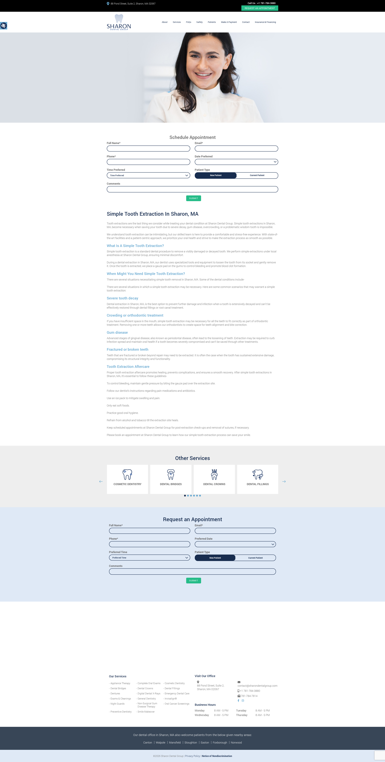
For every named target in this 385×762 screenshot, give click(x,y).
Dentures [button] (115, 693)
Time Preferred (116, 170)
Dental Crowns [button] (145, 688)
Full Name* (113, 143)
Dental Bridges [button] (118, 688)
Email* (199, 143)
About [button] (165, 22)
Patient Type (202, 170)
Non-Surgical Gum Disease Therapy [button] (147, 705)
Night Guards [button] (118, 703)
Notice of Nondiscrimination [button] (217, 755)
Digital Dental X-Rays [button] (149, 693)
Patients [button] (212, 22)
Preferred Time (118, 552)
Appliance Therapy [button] (120, 683)
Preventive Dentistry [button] (121, 711)
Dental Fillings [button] (172, 688)
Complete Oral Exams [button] (149, 683)
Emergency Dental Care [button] (177, 693)
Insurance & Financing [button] (265, 22)
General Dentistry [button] (147, 698)
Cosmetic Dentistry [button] (175, 683)
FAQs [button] (188, 22)
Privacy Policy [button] (192, 755)
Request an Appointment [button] (260, 8)
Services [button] (177, 22)
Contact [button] (246, 22)
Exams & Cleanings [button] (121, 698)
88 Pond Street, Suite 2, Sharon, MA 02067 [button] (133, 3)
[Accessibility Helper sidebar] (3, 25)
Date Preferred (204, 156)
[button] (119, 22)
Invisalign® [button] (171, 698)
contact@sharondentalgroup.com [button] (257, 685)
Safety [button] (199, 22)
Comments (113, 183)
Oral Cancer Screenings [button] (177, 703)
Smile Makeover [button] (146, 711)
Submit (193, 198)
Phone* (111, 156)
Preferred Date (204, 538)
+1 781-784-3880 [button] (266, 3)
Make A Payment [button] (229, 22)
